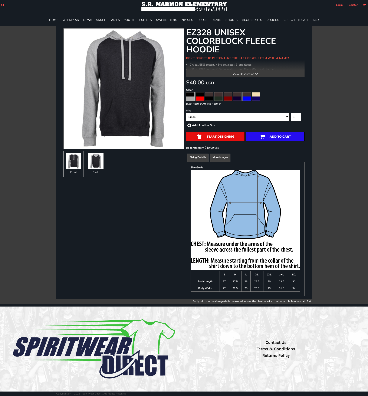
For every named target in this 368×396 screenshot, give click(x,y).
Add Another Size (203, 125)
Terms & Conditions (276, 349)
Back (96, 172)
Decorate (192, 147)
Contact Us (276, 342)
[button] (2, 5)
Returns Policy (276, 355)
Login (339, 5)
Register (353, 5)
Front (73, 172)
